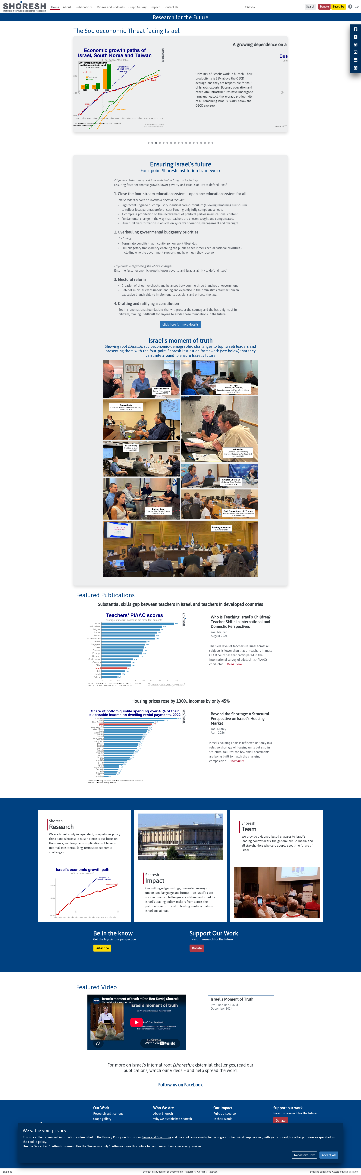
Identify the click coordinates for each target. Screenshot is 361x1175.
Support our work (288, 1108)
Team (249, 829)
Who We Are (163, 1108)
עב (357, 6)
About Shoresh (163, 1113)
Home (55, 7)
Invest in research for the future (295, 1113)
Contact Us (171, 7)
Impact (154, 880)
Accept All (329, 1155)
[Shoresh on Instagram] (355, 45)
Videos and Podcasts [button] (111, 7)
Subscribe (338, 6)
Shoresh (56, 821)
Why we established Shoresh (172, 1118)
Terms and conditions (319, 1171)
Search (310, 6)
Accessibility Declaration (345, 1171)
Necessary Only (304, 1155)
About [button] (67, 7)
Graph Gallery (137, 7)
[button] (78, 92)
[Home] (24, 6)
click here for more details (180, 324)
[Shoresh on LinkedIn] (355, 60)
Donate (324, 6)
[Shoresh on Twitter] (355, 37)
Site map (7, 1171)
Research (61, 826)
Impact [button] (155, 7)
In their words (222, 1118)
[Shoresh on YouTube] (355, 53)
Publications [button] (84, 7)
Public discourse (224, 1113)
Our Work (101, 1108)
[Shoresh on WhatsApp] (355, 68)
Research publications (108, 1113)
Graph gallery (102, 1118)
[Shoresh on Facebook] (355, 29)
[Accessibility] (350, 7)
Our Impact (222, 1108)
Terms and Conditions (156, 1137)
